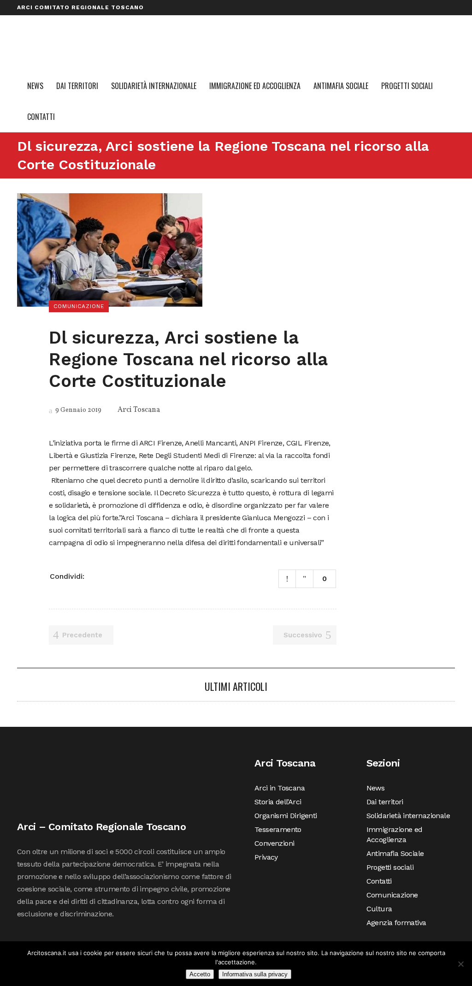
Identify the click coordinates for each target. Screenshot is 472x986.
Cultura (379, 908)
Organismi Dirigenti (278, 22)
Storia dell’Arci (210, 22)
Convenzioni (395, 22)
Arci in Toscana (149, 22)
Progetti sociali (389, 867)
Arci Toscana (139, 410)
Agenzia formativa (396, 922)
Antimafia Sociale (395, 853)
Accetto (199, 974)
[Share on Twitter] (107, 575)
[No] (460, 963)
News (375, 788)
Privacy (435, 22)
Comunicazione (392, 895)
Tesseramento (343, 22)
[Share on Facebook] (95, 575)
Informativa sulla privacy (255, 974)
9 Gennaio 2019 (77, 410)
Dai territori (384, 801)
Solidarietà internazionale (408, 815)
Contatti (379, 881)
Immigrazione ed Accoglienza (394, 834)
